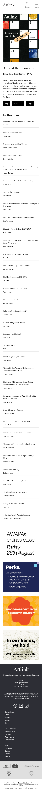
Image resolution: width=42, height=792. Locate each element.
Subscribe (18, 103)
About (7, 745)
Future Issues (9, 737)
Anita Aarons (7, 210)
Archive (7, 717)
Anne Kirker (7, 337)
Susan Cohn (7, 136)
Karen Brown (7, 360)
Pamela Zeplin (7, 388)
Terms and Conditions (23, 783)
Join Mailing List (10, 731)
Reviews (7, 715)
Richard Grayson (8, 496)
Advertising (8, 748)
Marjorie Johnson (8, 269)
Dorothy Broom (8, 374)
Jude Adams (7, 484)
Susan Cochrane (8, 448)
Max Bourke (7, 196)
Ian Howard (6, 326)
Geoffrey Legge (8, 221)
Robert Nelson (7, 292)
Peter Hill (6, 507)
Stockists (8, 734)
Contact (7, 754)
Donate (7, 751)
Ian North (6, 280)
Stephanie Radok (8, 462)
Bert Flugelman (8, 402)
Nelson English (8, 173)
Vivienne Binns (8, 315)
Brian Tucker (7, 232)
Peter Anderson (8, 246)
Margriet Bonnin (8, 303)
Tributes (7, 720)
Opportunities (9, 740)
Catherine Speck (8, 413)
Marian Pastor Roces (10, 148)
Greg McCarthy (8, 159)
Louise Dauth (7, 425)
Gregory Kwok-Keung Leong (12, 518)
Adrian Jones (7, 349)
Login (30, 103)
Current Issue (9, 712)
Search (7, 756)
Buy (6, 103)
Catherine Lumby (8, 436)
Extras (7, 723)
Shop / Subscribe (10, 729)
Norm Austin (7, 184)
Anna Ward (6, 258)
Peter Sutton (7, 125)
